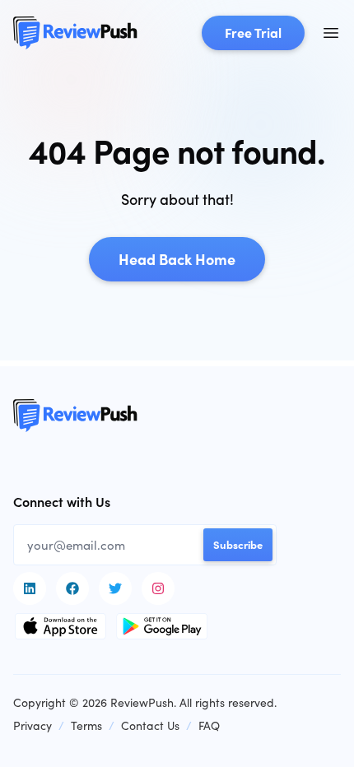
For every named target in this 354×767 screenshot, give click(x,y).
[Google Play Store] (161, 626)
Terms (86, 725)
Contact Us (150, 725)
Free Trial (253, 32)
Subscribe (238, 544)
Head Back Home (177, 259)
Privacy (32, 725)
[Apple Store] (60, 626)
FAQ (209, 725)
